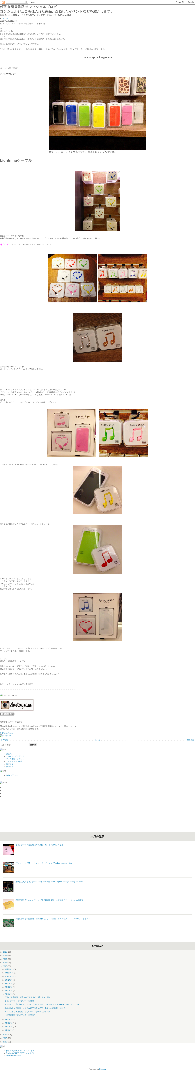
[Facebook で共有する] (10, 714)
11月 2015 (9, 973)
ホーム (97, 740)
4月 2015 (9, 1019)
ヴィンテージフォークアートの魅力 (19, 1001)
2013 (5, 1038)
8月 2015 (9, 984)
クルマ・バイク (12, 756)
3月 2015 (9, 1023)
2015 (5, 966)
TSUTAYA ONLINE (13, 1056)
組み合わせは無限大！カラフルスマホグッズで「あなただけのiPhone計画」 (36, 1008)
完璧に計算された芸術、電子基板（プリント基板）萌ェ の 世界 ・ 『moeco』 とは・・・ (54, 919)
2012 (5, 1042)
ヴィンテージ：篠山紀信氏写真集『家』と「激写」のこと (39, 845)
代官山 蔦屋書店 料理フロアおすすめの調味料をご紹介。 (29, 997)
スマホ (5, 18)
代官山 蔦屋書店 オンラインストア (20, 1051)
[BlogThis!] (4, 714)
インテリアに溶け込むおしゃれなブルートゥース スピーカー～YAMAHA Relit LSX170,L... (43, 1004)
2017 (5, 959)
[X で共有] (7, 714)
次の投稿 (4, 740)
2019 (5, 952)
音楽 (11, 764)
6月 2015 (9, 991)
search (33, 745)
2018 (5, 955)
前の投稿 (190, 740)
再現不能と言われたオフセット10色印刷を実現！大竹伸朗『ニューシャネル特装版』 (50, 900)
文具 (11, 767)
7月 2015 (9, 987)
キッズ (9, 759)
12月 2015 (9, 969)
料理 (21, 761)
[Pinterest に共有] (12, 714)
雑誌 (8, 754)
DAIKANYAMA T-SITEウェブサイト (20, 1053)
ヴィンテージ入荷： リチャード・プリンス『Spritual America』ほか (44, 863)
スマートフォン (12, 761)
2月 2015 (9, 1027)
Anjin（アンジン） (13, 775)
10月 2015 (9, 976)
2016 (5, 963)
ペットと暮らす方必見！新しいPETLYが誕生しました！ (27, 1012)
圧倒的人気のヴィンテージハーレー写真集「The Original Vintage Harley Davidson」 (50, 882)
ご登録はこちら (6, 733)
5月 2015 (9, 994)
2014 (5, 1035)
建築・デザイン (18, 759)
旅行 (8, 764)
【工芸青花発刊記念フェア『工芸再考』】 (22, 1015)
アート (21, 756)
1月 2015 (9, 1030)
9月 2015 (9, 980)
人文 (11, 754)
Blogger (102, 1069)
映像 (8, 767)
